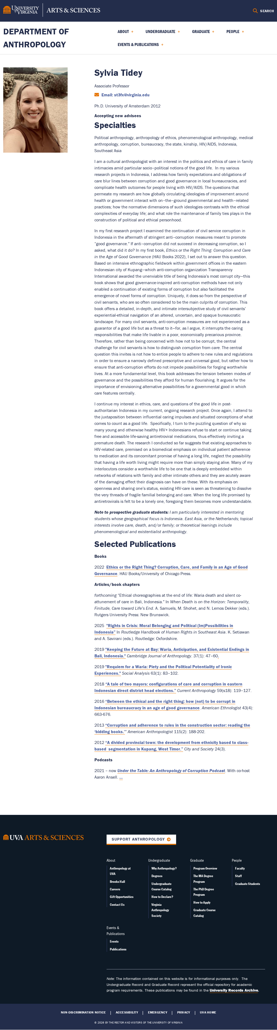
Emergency (157, 1012)
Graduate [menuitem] (198, 33)
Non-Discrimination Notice (83, 1012)
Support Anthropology (138, 839)
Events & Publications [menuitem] (135, 46)
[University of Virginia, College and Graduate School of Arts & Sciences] (51, 10)
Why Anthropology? (164, 868)
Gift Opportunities (121, 896)
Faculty (240, 868)
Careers (115, 889)
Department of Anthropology (36, 38)
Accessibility (127, 1012)
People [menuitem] (229, 33)
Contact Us (117, 904)
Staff (238, 876)
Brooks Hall (117, 881)
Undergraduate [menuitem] (157, 33)
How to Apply (201, 902)
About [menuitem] (120, 33)
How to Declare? (162, 896)
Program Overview (205, 868)
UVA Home (208, 1012)
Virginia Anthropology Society (160, 910)
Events (114, 941)
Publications (118, 949)
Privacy (183, 1012)
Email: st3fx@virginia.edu (125, 94)
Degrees (156, 876)
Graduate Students (247, 883)
